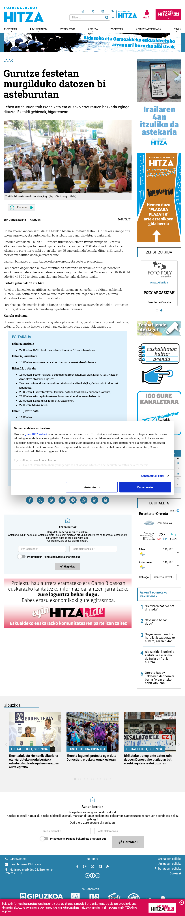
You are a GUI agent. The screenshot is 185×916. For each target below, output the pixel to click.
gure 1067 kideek (36, 433)
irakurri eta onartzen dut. (54, 556)
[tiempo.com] (178, 510)
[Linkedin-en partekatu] (94, 500)
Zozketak (117, 29)
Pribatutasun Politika (39, 556)
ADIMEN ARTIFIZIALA (148, 29)
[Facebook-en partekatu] (29, 500)
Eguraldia (159, 503)
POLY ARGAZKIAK (159, 292)
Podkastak (67, 29)
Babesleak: (93, 889)
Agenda (93, 29)
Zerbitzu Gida (159, 252)
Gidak (177, 29)
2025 (121, 219)
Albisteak (10, 29)
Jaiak (8, 60)
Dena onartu (145, 487)
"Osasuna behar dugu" (156, 621)
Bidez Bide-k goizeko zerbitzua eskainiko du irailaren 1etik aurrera (159, 657)
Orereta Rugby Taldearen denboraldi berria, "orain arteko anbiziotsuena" (159, 678)
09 (126, 219)
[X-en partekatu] (40, 500)
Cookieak (175, 873)
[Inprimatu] (105, 500)
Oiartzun (35, 219)
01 (130, 219)
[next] (174, 453)
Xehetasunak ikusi (152, 475)
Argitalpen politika (169, 859)
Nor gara (92, 859)
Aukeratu (90, 487)
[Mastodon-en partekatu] (51, 500)
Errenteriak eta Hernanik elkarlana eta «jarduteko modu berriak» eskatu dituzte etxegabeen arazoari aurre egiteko (34, 761)
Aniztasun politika (169, 863)
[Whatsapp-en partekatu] (83, 500)
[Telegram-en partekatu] (73, 500)
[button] (163, 577)
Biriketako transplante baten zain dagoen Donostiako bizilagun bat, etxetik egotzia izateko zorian (148, 759)
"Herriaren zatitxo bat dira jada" (159, 607)
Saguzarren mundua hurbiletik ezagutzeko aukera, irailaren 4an (160, 637)
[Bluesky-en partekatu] (62, 500)
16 (178, 473)
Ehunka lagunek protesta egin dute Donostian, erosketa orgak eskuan (91, 757)
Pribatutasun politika (168, 868)
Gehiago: (144, 577)
